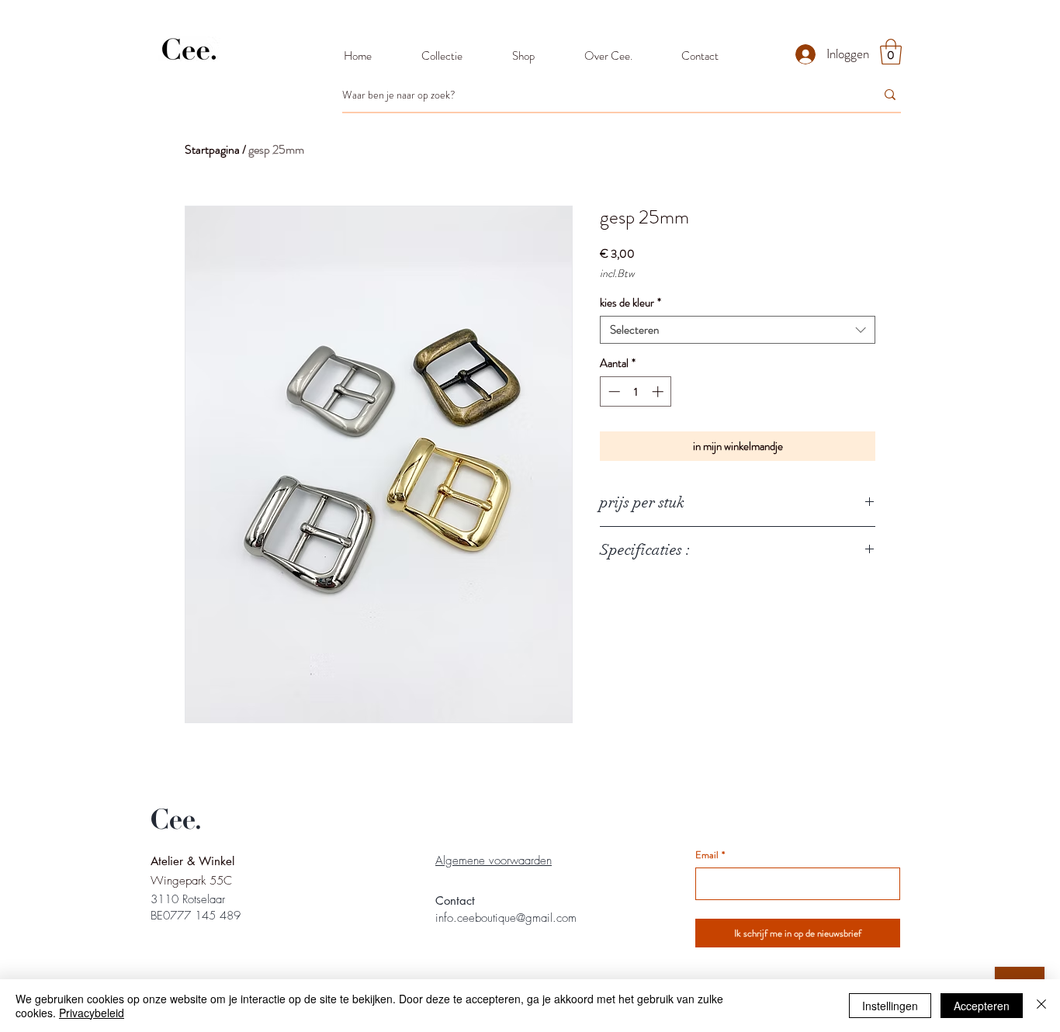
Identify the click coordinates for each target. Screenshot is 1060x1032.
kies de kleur (630, 303)
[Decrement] (612, 391)
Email (710, 855)
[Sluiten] (1041, 1006)
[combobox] (737, 330)
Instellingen (890, 1005)
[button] (891, 51)
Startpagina (212, 149)
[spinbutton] (636, 391)
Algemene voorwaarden (493, 860)
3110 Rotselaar (188, 899)
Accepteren (982, 1005)
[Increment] (659, 391)
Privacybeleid (91, 1012)
